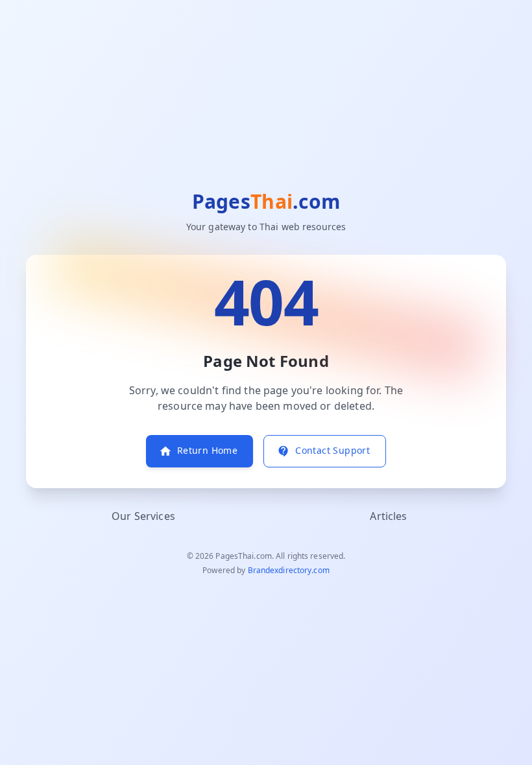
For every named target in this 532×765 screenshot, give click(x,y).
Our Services (143, 516)
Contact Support (332, 451)
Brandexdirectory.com (289, 570)
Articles (388, 516)
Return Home (207, 451)
